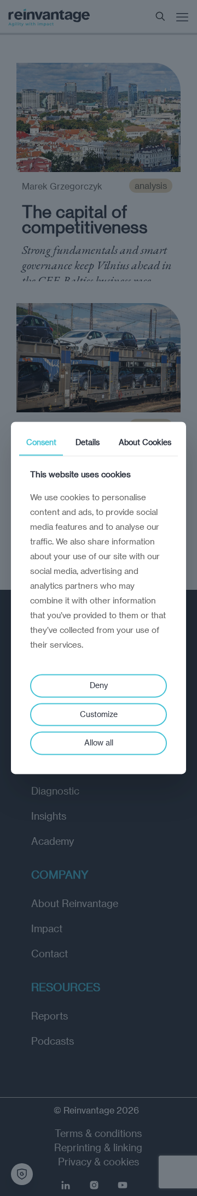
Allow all (98, 743)
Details (88, 442)
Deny (99, 685)
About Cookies (145, 442)
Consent (41, 442)
